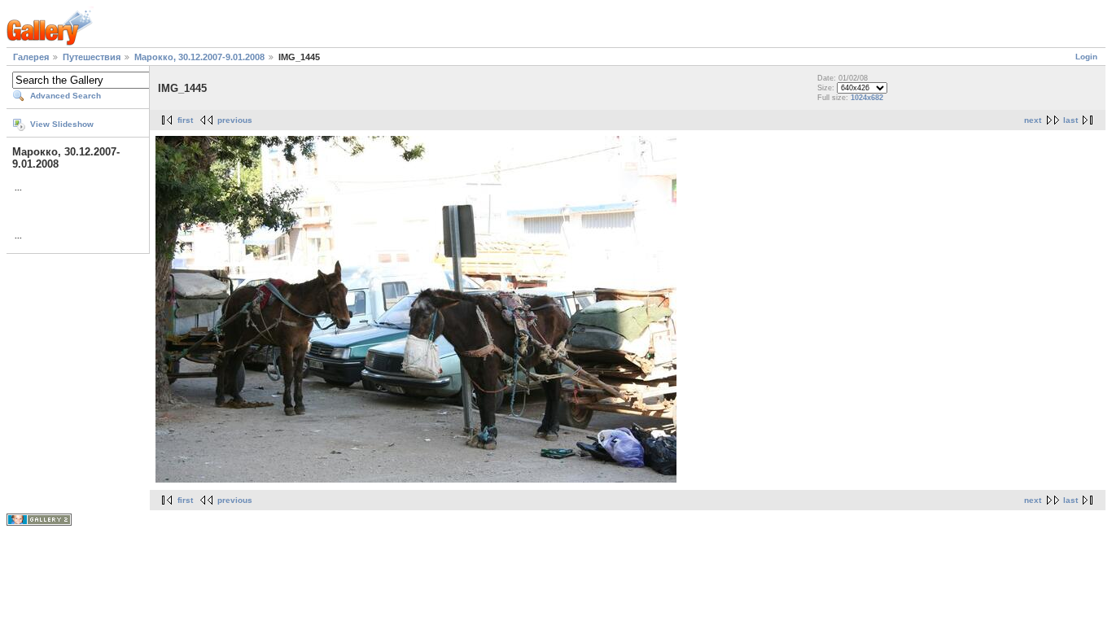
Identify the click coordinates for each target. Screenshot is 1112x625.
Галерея (31, 57)
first (185, 120)
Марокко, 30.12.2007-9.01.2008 (199, 57)
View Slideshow (62, 124)
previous (234, 120)
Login (1086, 56)
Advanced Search (65, 95)
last (1070, 120)
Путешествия (91, 57)
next (1032, 120)
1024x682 (867, 98)
